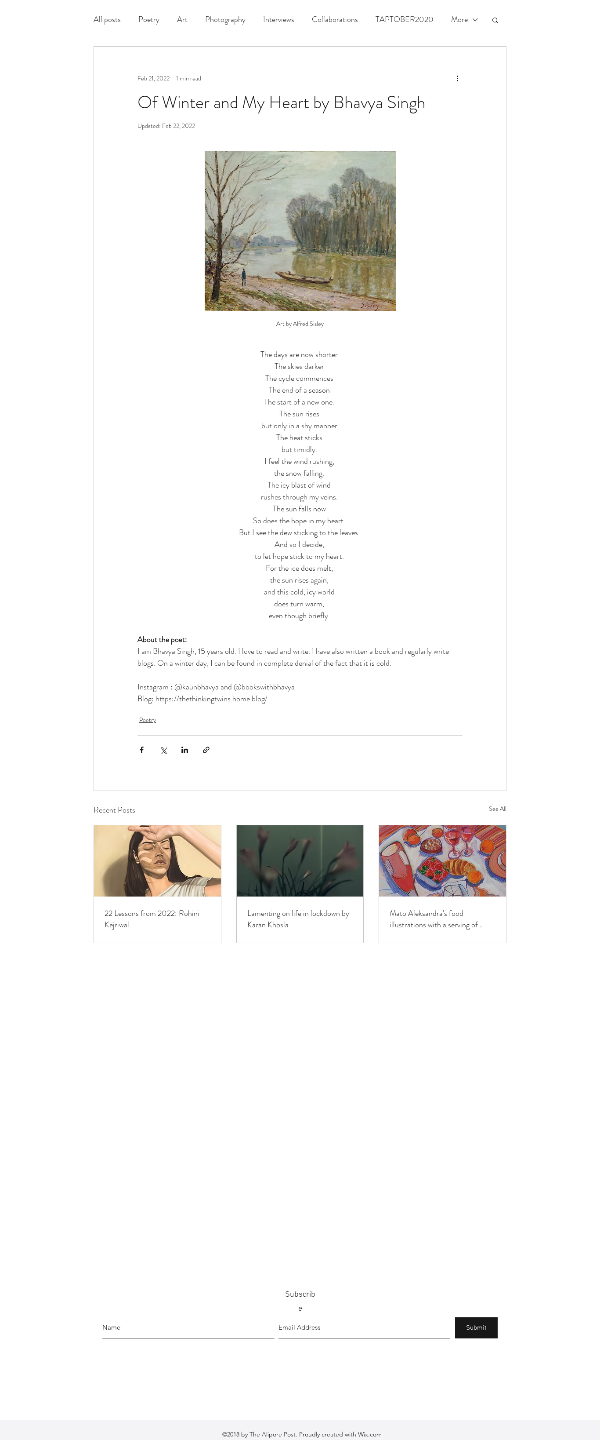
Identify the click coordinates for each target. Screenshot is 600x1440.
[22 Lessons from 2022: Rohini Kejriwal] (157, 861)
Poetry (148, 19)
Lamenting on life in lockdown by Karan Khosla (298, 919)
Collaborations (335, 19)
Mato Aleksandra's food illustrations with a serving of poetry (434, 919)
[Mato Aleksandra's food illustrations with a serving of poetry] (442, 861)
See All (497, 808)
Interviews (278, 19)
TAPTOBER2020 (405, 19)
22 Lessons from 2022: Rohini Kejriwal (152, 919)
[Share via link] (206, 750)
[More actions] (457, 78)
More (459, 19)
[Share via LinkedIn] (185, 750)
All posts (107, 19)
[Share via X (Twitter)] (163, 750)
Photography (225, 19)
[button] (495, 19)
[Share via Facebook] (141, 750)
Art (182, 19)
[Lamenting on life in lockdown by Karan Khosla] (300, 861)
